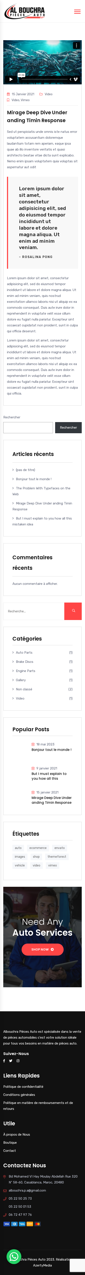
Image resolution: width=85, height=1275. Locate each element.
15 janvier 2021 (47, 792)
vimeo (52, 865)
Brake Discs (24, 662)
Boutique (10, 1143)
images (20, 857)
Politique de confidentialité (23, 1087)
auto (18, 848)
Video (20, 698)
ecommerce (38, 848)
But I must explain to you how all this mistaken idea (49, 776)
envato (59, 848)
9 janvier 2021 (46, 768)
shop (36, 857)
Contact (9, 1151)
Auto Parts (24, 653)
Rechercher (11, 417)
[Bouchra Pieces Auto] (25, 11)
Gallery (21, 680)
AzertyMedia (42, 1265)
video (36, 865)
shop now (40, 949)
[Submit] (73, 611)
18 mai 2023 (45, 744)
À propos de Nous (16, 1134)
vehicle (20, 865)
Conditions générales (19, 1095)
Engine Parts (25, 671)
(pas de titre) (25, 470)
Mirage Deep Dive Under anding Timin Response (52, 800)
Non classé (24, 689)
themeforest (57, 857)
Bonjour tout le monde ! (33, 479)
